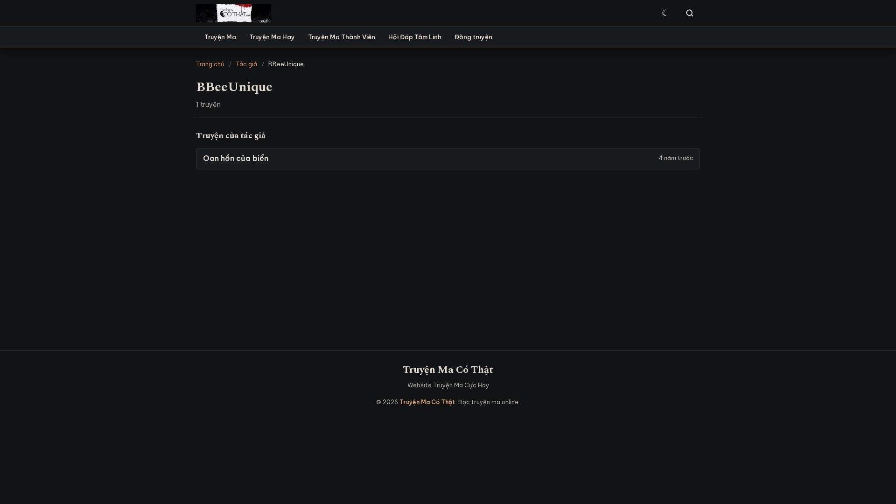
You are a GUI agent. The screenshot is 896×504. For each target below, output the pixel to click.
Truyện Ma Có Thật (448, 370)
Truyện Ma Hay (272, 37)
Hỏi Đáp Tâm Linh (414, 37)
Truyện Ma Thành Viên (341, 37)
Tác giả (246, 64)
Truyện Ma (220, 37)
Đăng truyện (473, 37)
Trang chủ (210, 64)
